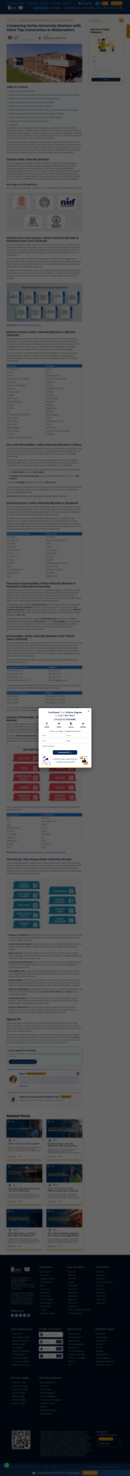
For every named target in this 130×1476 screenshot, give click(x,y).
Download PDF (63, 752)
